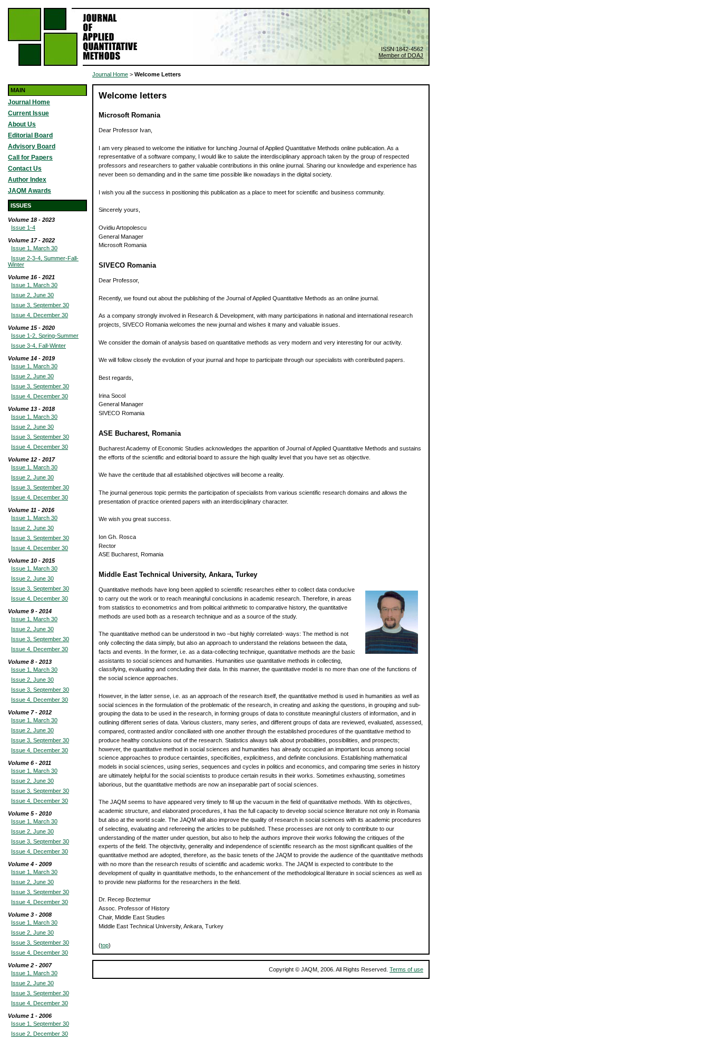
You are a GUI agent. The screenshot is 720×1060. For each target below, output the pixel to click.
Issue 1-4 (23, 227)
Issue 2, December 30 (39, 1033)
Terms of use (406, 969)
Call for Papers (30, 157)
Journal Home (29, 102)
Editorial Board (30, 135)
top (105, 945)
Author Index (27, 179)
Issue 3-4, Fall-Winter (38, 345)
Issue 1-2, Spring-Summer (45, 335)
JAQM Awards (29, 190)
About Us (22, 124)
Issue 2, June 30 (32, 295)
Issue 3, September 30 (40, 305)
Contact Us (25, 168)
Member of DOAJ (400, 55)
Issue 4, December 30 (39, 315)
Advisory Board (31, 146)
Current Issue (28, 113)
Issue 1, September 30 (40, 1023)
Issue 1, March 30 (34, 248)
